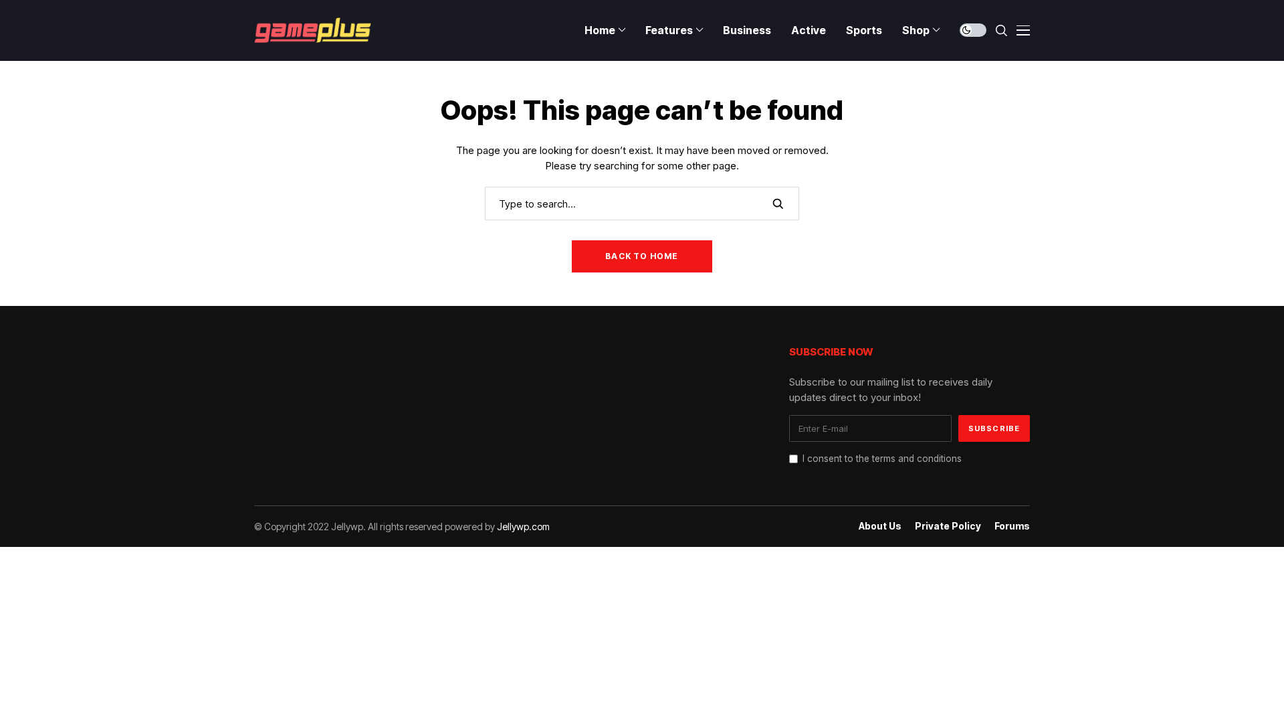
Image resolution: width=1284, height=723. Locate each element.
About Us (880, 526)
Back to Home (641, 256)
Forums (1012, 526)
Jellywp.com (523, 526)
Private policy (948, 526)
